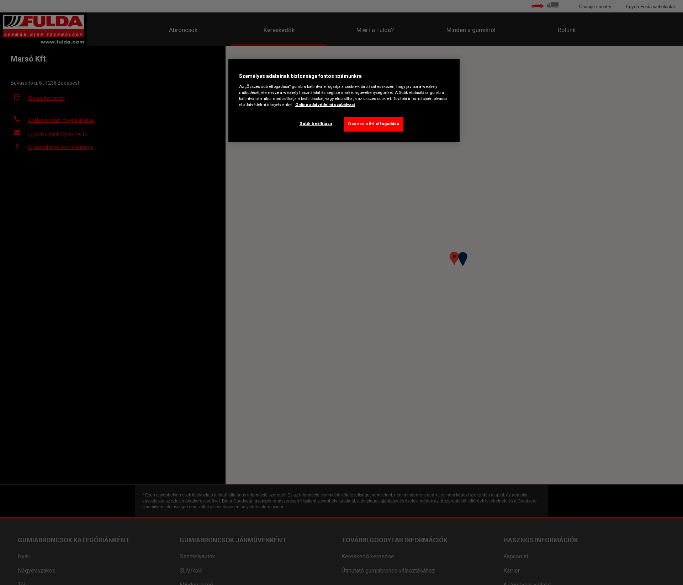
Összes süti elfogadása (373, 123)
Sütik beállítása (316, 123)
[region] (344, 101)
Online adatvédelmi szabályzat (325, 104)
